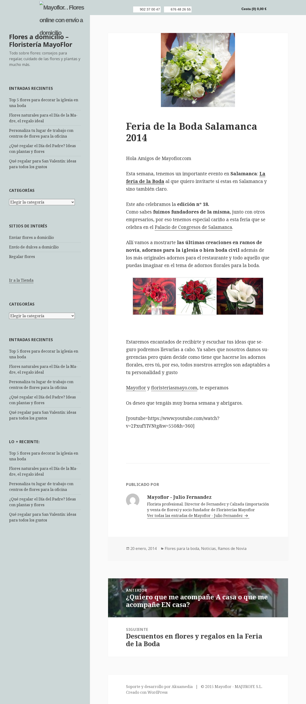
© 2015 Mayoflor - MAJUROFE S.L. (231, 686)
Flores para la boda (182, 548)
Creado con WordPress (147, 692)
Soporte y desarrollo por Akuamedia (159, 686)
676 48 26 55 (181, 9)
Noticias (208, 548)
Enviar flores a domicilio (31, 237)
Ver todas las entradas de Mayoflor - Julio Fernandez (195, 515)
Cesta (254, 9)
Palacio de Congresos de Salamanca (193, 227)
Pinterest (225, 9)
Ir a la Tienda (21, 280)
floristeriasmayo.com (174, 388)
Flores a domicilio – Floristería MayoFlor (40, 40)
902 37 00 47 (150, 9)
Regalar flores (22, 256)
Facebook (208, 9)
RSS (200, 9)
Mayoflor (136, 388)
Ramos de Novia (232, 548)
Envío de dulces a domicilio (34, 247)
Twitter (216, 9)
